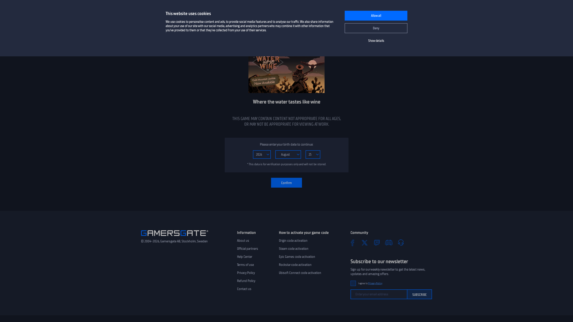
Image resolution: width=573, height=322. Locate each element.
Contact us (244, 289)
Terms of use (245, 265)
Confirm (286, 183)
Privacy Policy (246, 273)
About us (243, 240)
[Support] (401, 243)
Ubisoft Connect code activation (300, 273)
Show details (376, 41)
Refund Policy (246, 281)
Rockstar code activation (295, 265)
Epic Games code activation (297, 256)
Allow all (376, 16)
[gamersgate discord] (389, 242)
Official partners (247, 248)
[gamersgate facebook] (352, 243)
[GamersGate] (174, 237)
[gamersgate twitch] (377, 243)
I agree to (370, 283)
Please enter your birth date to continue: (286, 144)
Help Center (244, 256)
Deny (376, 28)
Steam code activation (293, 248)
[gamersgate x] (365, 243)
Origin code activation (293, 240)
